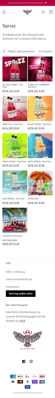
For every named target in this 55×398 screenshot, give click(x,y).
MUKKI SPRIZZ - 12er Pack (39, 124)
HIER (22, 321)
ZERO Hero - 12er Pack (12, 124)
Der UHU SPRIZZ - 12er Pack (12, 86)
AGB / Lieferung (15, 272)
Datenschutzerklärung (19, 279)
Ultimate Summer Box (12, 236)
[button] (4, 12)
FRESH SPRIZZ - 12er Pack (14, 161)
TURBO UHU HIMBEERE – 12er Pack (39, 86)
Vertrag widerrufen (21, 293)
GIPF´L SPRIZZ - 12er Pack (39, 161)
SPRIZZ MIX (33, 199)
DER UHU (22, 393)
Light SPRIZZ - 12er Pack (13, 199)
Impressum (12, 287)
